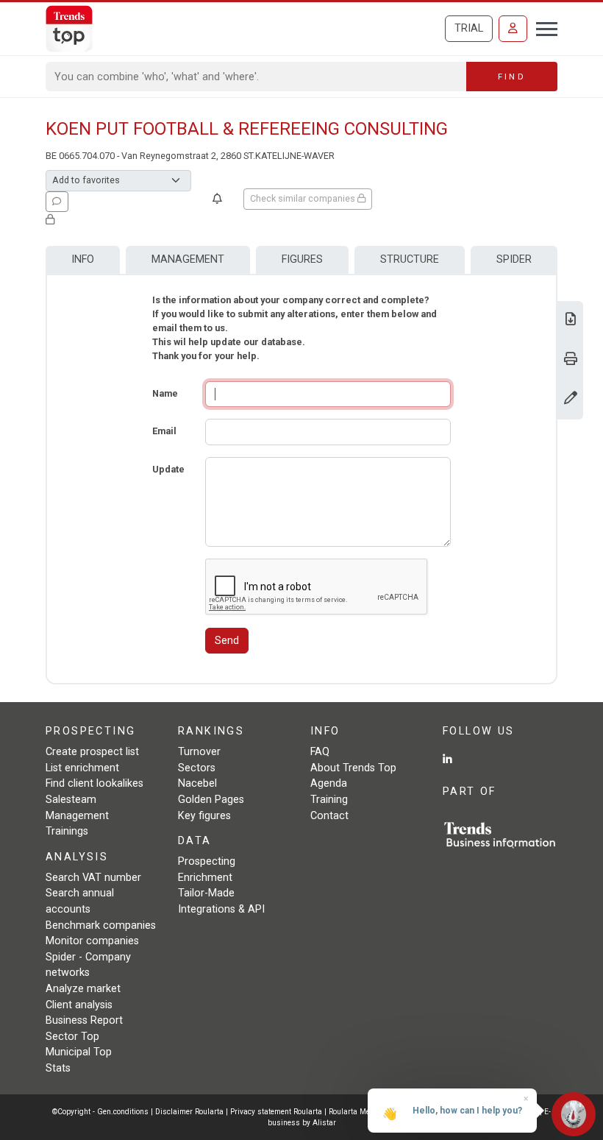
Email (164, 430)
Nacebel (197, 783)
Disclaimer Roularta (189, 1112)
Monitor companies (92, 941)
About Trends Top (353, 768)
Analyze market (83, 989)
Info (82, 259)
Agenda (328, 783)
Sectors (196, 768)
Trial (468, 28)
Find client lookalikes (94, 783)
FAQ (319, 752)
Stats (58, 1068)
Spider (514, 259)
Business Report (84, 1020)
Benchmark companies (101, 925)
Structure (409, 259)
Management (187, 259)
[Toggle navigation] (542, 27)
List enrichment (82, 768)
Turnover (199, 752)
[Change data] (570, 399)
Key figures (204, 816)
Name (165, 393)
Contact (329, 816)
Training (329, 799)
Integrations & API (221, 909)
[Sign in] (513, 28)
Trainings (67, 831)
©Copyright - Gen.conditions (100, 1112)
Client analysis (79, 1005)
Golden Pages (211, 799)
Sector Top (72, 1036)
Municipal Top (79, 1052)
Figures (302, 259)
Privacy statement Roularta (276, 1112)
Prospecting (206, 861)
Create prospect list (92, 752)
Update (168, 469)
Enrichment (205, 877)
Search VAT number (93, 877)
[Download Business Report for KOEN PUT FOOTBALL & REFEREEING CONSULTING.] (570, 320)
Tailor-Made (206, 893)
